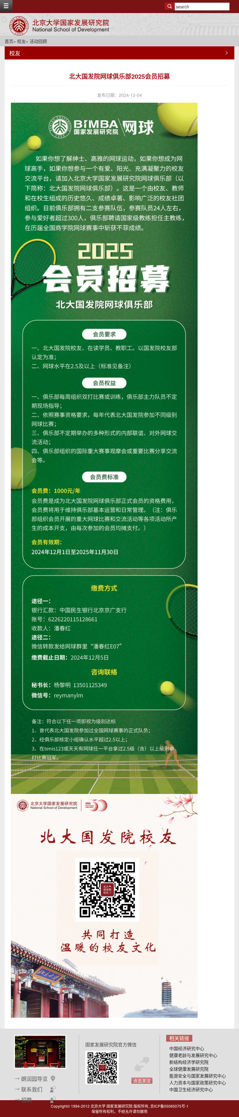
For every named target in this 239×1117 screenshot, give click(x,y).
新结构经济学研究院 (189, 1062)
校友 (21, 41)
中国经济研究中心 (186, 1048)
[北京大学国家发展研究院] (59, 25)
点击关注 (142, 1080)
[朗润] (40, 1051)
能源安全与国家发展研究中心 (197, 1075)
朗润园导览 (34, 1078)
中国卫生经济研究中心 (191, 1089)
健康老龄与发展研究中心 (193, 1055)
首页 (9, 41)
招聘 (26, 1100)
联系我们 (31, 1089)
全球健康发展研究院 (189, 1069)
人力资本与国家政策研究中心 (197, 1082)
